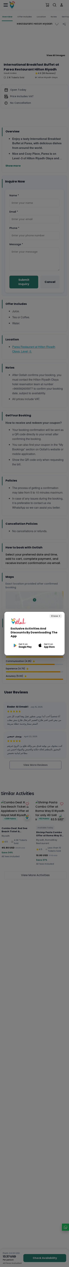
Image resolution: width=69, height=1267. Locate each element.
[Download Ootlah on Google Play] (22, 645)
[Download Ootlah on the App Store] (46, 645)
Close (55, 615)
